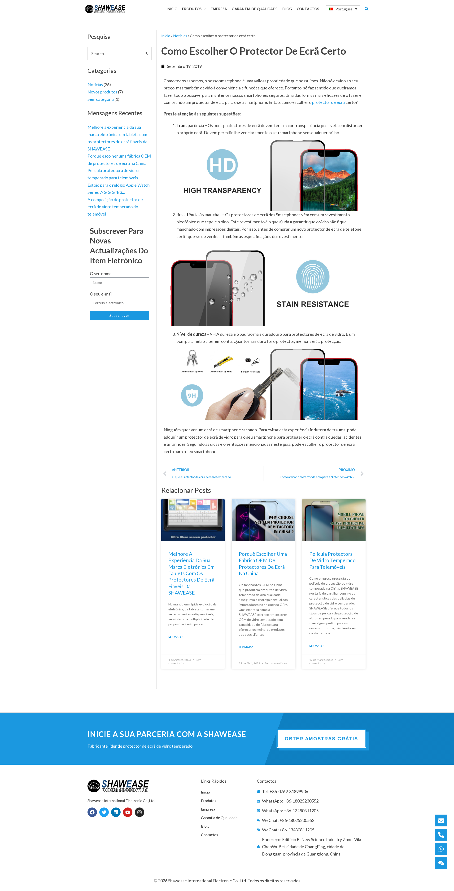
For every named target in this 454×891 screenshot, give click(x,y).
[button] (203, 8)
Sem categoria (100, 99)
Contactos (209, 834)
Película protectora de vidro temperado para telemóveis (332, 560)
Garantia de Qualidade (219, 817)
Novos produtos (102, 91)
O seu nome (101, 273)
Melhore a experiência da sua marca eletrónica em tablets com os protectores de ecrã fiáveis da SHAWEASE (191, 573)
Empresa (208, 809)
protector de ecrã (328, 102)
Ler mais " (175, 636)
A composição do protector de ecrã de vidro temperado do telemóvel (115, 206)
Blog (205, 826)
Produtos (208, 800)
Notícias (95, 84)
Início (165, 35)
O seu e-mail (101, 293)
